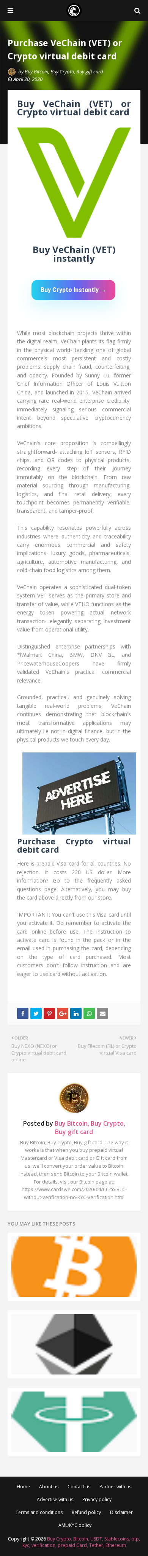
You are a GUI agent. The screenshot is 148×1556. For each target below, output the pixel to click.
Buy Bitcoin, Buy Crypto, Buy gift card (64, 71)
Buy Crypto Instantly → (73, 289)
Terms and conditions (39, 1512)
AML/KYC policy (74, 1525)
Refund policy (86, 1512)
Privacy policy (97, 1499)
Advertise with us (55, 1499)
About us (48, 1486)
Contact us (79, 1486)
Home (23, 1486)
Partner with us (115, 1486)
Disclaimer (121, 1512)
